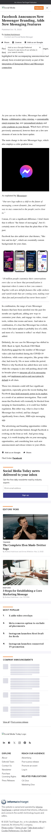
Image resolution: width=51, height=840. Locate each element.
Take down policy (35, 827)
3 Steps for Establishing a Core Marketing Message (22, 592)
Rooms (5, 118)
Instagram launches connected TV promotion (26, 645)
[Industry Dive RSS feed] (29, 742)
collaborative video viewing (21, 118)
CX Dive (25, 780)
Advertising (26, 757)
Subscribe (39, 8)
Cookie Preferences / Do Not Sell (16, 830)
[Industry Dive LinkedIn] (3, 742)
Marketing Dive (28, 784)
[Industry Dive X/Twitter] (14, 742)
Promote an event (29, 765)
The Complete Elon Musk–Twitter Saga (24, 547)
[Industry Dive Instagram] (19, 742)
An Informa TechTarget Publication (25, 2)
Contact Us (7, 765)
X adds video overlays (20, 615)
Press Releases (8, 780)
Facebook (17, 458)
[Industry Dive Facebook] (9, 742)
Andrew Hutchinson (12, 34)
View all (6, 722)
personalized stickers (33, 122)
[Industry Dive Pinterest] (24, 742)
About (4, 757)
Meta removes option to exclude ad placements (27, 624)
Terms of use (20, 827)
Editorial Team (8, 761)
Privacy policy (7, 827)
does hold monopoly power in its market (29, 393)
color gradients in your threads (15, 126)
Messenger (21, 195)
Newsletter (6, 769)
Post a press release (19, 722)
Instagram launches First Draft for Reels (26, 635)
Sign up (25, 495)
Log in (24, 769)
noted (15, 349)
